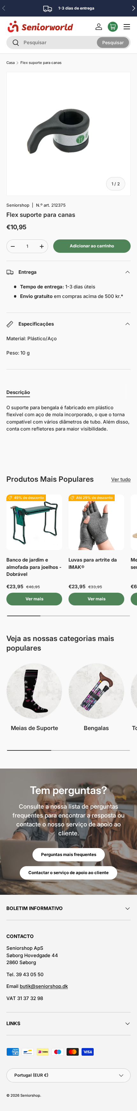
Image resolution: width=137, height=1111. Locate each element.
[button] (113, 27)
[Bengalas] (96, 691)
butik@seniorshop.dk (44, 986)
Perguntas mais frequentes (68, 854)
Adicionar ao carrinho (92, 245)
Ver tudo (121, 479)
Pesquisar (113, 42)
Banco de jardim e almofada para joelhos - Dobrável (33, 567)
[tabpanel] (68, 418)
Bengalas (96, 728)
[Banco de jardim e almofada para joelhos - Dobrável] (34, 522)
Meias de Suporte (34, 728)
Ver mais (34, 598)
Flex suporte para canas (40, 63)
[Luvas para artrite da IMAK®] (96, 522)
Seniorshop (17, 205)
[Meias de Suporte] (34, 691)
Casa (10, 63)
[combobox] (68, 42)
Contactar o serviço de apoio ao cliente (68, 872)
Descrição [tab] (18, 392)
